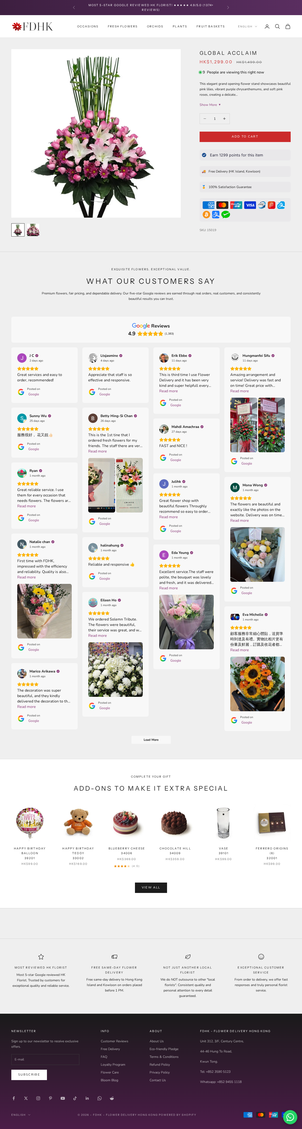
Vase (224, 851)
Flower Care (110, 1072)
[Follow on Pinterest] (50, 1098)
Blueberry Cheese (127, 851)
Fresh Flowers (123, 26)
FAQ (104, 1057)
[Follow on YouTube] (62, 1098)
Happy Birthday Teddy (78, 853)
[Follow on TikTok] (75, 1098)
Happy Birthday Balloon (30, 853)
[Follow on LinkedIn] (87, 1098)
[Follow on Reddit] (111, 1098)
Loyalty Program (113, 1064)
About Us (157, 1041)
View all (151, 887)
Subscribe (29, 1075)
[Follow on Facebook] (13, 1098)
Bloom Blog (109, 1080)
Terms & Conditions (164, 1057)
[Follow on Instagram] (38, 1098)
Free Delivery (110, 1049)
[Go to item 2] (33, 230)
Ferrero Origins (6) (272, 853)
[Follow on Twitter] (26, 1098)
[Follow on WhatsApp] (99, 1098)
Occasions (87, 26)
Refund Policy (160, 1064)
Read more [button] (168, 391)
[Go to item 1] (18, 230)
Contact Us (158, 1080)
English (245, 26)
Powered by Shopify (177, 1114)
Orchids (155, 26)
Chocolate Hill (175, 851)
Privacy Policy (160, 1072)
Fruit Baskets (211, 26)
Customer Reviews (114, 1041)
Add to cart (245, 136)
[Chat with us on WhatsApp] (290, 1117)
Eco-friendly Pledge (164, 1049)
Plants (180, 26)
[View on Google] (22, 358)
